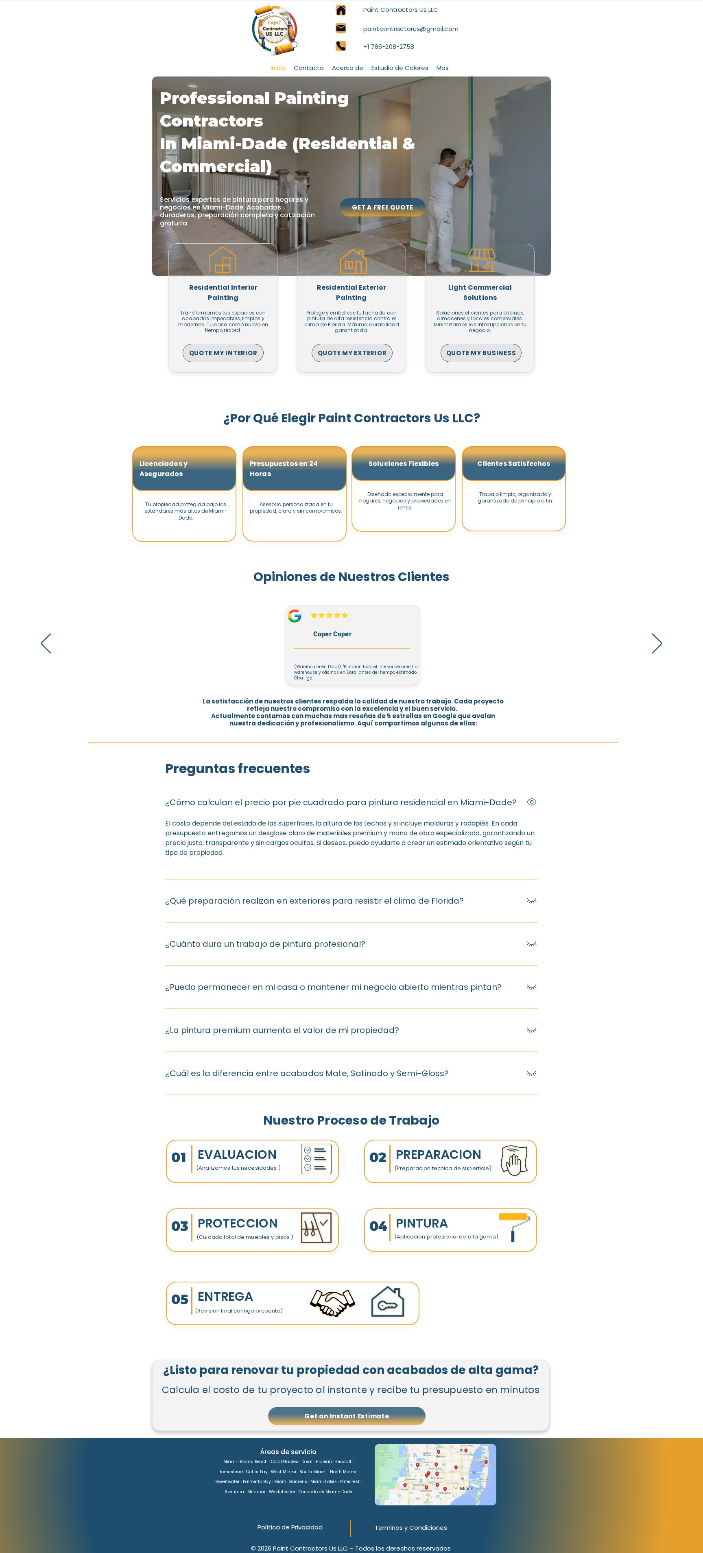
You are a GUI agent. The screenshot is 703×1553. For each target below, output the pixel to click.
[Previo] (46, 644)
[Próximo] (657, 644)
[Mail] (341, 28)
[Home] (341, 10)
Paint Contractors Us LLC (400, 9)
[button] (442, 67)
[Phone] (341, 46)
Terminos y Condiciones (411, 1527)
